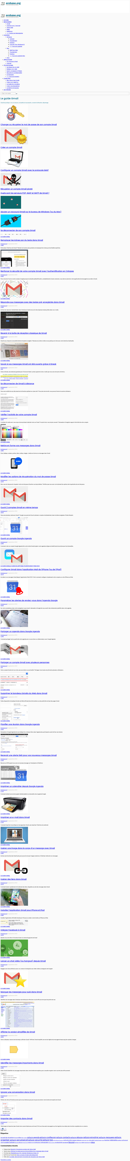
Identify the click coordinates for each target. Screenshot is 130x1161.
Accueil (6, 20)
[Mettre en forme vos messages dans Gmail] (14, 440)
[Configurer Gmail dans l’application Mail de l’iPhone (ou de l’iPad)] (14, 564)
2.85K (2, 1037)
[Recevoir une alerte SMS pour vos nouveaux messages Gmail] (14, 750)
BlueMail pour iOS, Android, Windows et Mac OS (25, 1153)
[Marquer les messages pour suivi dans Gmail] (14, 987)
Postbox (12, 43)
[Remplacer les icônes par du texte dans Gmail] (14, 235)
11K (2, 667)
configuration (84, 1140)
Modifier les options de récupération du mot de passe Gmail (28, 476)
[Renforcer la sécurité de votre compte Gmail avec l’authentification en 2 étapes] (14, 266)
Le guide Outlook (9, 1142)
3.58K (2, 450)
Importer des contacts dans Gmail (16, 1118)
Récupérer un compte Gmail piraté (16, 189)
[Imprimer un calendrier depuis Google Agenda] (14, 781)
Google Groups (98, 1140)
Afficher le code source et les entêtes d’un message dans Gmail (29, 1151)
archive (25, 1137)
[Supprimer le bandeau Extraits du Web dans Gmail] (14, 688)
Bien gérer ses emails (13, 80)
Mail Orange (25, 1142)
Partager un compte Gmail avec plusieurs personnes (25, 662)
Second (71, 1142)
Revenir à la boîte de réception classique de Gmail (24, 333)
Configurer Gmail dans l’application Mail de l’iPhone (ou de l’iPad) (31, 569)
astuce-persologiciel (19, 1140)
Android (9, 63)
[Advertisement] (28, 9)
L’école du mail (8, 65)
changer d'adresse (76, 1140)
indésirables (113, 1140)
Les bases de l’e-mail (13, 67)
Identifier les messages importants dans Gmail (22, 1063)
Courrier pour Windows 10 (17, 44)
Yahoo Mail (10, 27)
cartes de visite (67, 1140)
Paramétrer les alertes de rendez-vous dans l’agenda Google (29, 600)
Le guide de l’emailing (13, 84)
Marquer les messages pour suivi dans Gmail (21, 992)
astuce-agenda (33, 1137)
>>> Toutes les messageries (15, 33)
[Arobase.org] (11, 5)
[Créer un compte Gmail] (14, 144)
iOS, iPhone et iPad (12, 61)
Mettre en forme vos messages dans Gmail (20, 445)
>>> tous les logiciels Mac (17, 56)
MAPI (33, 1142)
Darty (88, 1140)
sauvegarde (65, 1142)
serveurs (77, 1142)
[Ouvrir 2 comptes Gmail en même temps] (14, 502)
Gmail (8, 24)
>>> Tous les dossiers (13, 76)
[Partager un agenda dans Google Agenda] (14, 626)
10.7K (2, 574)
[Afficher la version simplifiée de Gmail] (17, 1027)
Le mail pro (7, 78)
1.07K (2, 935)
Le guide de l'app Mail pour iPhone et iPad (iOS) (25, 566)
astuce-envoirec (91, 1137)
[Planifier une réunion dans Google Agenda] (14, 719)
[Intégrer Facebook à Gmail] (14, 925)
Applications (8, 59)
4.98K (2, 915)
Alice (22, 1137)
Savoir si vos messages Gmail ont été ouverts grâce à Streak (28, 364)
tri (90, 1142)
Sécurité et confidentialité (14, 73)
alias (19, 1137)
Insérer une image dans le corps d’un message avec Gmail (28, 848)
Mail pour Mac (14, 50)
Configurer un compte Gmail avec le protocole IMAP (25, 170)
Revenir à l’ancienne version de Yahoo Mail (23, 1149)
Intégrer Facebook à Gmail (13, 930)
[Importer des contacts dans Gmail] (8, 1113)
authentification (56, 1140)
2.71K (2, 791)
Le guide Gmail (5, 236)
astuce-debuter (76, 1137)
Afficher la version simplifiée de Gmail (18, 1032)
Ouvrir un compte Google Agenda (16, 538)
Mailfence (9, 31)
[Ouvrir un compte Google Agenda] (14, 533)
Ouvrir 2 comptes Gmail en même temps (19, 507)
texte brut (86, 1142)
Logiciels (7, 35)
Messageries (8, 22)
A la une (16, 1137)
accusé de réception (7, 1137)
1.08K (2, 245)
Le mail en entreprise (13, 88)
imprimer (107, 1140)
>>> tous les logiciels (16, 46)
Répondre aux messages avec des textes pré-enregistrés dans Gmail (32, 302)
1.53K (2, 760)
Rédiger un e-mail (12, 69)
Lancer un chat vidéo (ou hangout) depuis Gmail (23, 961)
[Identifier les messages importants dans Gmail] (14, 1058)
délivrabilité (91, 1140)
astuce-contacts (63, 1137)
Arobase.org (4, 243)
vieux (93, 1142)
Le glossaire (10, 75)
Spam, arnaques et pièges (14, 71)
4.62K (2, 605)
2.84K (2, 997)
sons (82, 1142)
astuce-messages (107, 1137)
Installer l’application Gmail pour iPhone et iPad (23, 910)
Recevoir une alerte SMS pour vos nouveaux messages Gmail (29, 755)
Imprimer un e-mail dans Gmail (15, 817)
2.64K (2, 276)
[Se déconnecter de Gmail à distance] (14, 378)
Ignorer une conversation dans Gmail (18, 1092)
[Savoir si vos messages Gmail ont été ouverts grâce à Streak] (14, 359)
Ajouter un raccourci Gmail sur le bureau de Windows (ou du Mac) (31, 212)
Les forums (7, 90)
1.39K (2, 698)
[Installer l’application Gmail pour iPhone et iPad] (14, 905)
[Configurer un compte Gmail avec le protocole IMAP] (14, 166)
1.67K (2, 481)
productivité (58, 1142)
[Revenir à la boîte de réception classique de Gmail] (14, 328)
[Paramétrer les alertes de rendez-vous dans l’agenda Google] (14, 595)
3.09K (2, 419)
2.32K (2, 1123)
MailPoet (30, 1142)
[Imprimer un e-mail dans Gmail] (14, 812)
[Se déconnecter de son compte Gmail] (11, 227)
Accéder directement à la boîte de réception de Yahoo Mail (27, 1157)
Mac (8, 48)
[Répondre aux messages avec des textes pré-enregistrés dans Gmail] (14, 297)
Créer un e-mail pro (12, 82)
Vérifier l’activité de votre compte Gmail (19, 414)
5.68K (2, 853)
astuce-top (48, 1140)
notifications (37, 1142)
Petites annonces (51, 1142)
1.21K (2, 966)
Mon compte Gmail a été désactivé (27, 1155)
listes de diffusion (18, 1142)
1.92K (2, 307)
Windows (9, 37)
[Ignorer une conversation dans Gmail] (11, 1087)
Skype (80, 1142)
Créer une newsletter (13, 86)
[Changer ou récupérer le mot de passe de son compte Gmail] (14, 121)
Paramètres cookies (6, 1159)
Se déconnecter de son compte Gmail (18, 230)
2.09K (2, 543)
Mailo (8, 29)
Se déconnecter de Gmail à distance (17, 383)
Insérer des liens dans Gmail (14, 879)
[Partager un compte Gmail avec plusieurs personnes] (14, 657)
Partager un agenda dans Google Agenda (20, 631)
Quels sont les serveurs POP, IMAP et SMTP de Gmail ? (25, 193)
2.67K (2, 884)
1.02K (2, 729)
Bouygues (61, 1140)
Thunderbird (13, 41)
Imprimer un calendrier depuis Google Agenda (22, 786)
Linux (8, 58)
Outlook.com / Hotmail (13, 26)
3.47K (2, 512)
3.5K (2, 369)
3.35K (2, 1097)
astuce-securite (35, 1140)
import (103, 1140)
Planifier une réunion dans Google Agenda (20, 724)
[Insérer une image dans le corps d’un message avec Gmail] (14, 843)
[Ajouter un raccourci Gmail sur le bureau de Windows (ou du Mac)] (11, 208)
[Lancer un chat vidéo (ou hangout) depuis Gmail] (14, 956)
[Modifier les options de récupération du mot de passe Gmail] (14, 471)
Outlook (12, 39)
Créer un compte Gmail (11, 147)
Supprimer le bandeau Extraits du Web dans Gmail (24, 693)
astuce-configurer (48, 1137)
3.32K (2, 338)
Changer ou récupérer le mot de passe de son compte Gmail (29, 124)
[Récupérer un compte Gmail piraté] (11, 185)
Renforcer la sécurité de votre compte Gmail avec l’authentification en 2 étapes (37, 271)
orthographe (44, 1142)
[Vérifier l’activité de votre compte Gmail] (14, 409)
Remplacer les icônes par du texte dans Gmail (22, 240)
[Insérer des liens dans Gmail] (14, 874)
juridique (119, 1140)
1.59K (2, 636)
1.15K (2, 388)
